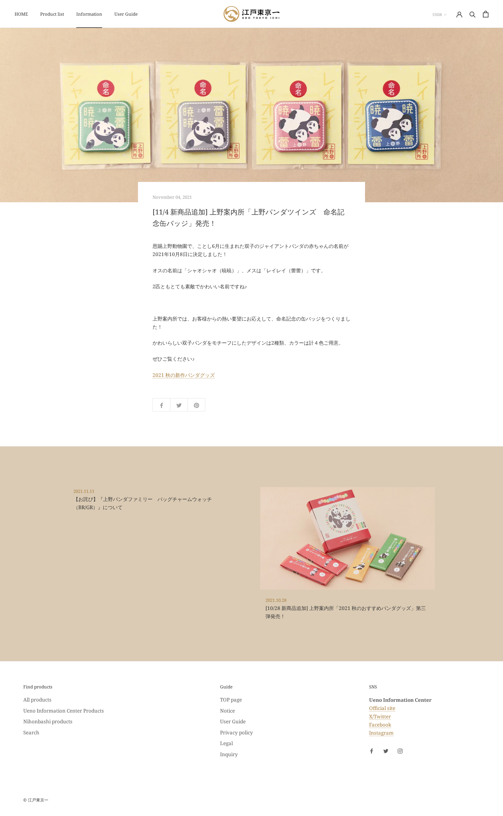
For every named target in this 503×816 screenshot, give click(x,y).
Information (89, 14)
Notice (227, 710)
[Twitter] (385, 751)
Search (31, 732)
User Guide (126, 14)
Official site (382, 708)
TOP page (231, 699)
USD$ (437, 14)
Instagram (381, 732)
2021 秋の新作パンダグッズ (184, 375)
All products (37, 699)
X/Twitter (380, 716)
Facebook (380, 724)
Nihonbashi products (47, 721)
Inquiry (229, 754)
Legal (226, 743)
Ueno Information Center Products (63, 710)
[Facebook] (371, 751)
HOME (21, 14)
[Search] (473, 14)
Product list (52, 14)
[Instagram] (400, 751)
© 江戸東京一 (35, 800)
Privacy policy (236, 732)
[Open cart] (485, 14)
